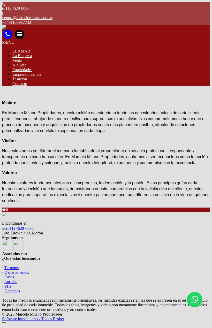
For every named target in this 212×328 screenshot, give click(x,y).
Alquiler (19, 65)
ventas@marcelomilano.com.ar (27, 18)
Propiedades (22, 69)
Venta (17, 60)
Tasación (19, 79)
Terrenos (11, 267)
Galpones (12, 291)
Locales (10, 281)
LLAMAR (21, 51)
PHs (7, 286)
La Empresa (22, 56)
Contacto (19, 83)
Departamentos (16, 272)
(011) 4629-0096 (20, 228)
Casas (9, 277)
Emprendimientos (26, 74)
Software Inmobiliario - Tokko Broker (33, 319)
